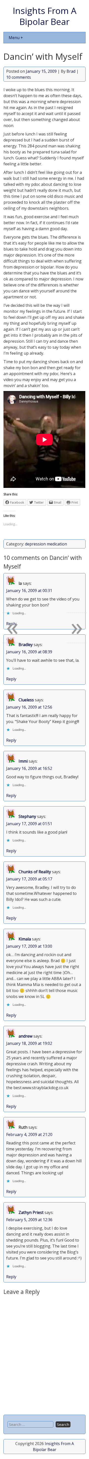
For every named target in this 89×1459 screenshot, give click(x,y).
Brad (71, 71)
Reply (11, 679)
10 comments (18, 77)
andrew (25, 1036)
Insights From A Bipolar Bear (44, 15)
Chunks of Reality (35, 871)
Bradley (26, 644)
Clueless (26, 700)
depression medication (46, 544)
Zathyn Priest (31, 1212)
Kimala (25, 939)
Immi (23, 761)
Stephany (27, 816)
